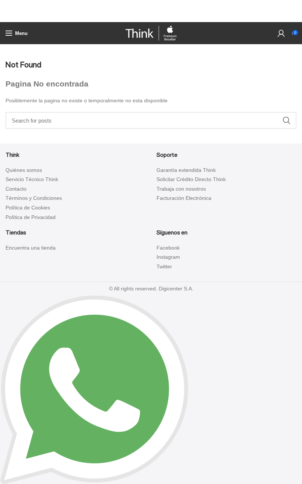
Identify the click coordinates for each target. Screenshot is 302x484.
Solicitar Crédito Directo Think (191, 179)
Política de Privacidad (31, 217)
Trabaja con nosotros (181, 189)
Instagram (168, 257)
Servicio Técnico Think (32, 179)
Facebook (168, 248)
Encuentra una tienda (31, 248)
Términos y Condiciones (34, 198)
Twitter (164, 266)
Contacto (16, 189)
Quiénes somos (24, 170)
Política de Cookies (28, 208)
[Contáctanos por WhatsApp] (94, 389)
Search (286, 120)
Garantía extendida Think (186, 170)
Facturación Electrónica (184, 198)
